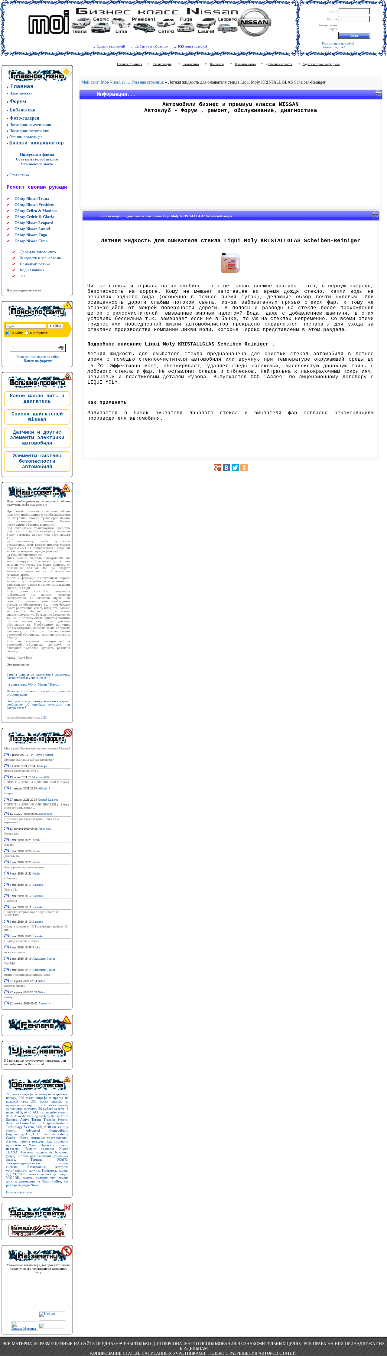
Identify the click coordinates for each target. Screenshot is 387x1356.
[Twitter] (235, 467)
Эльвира (41, 766)
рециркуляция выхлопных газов (27, 974)
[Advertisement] (230, 162)
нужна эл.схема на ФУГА (21, 770)
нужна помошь (14, 952)
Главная (22, 87)
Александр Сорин (43, 958)
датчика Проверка (42, 1170)
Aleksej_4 (44, 1003)
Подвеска (10, 900)
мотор (8, 997)
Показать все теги (19, 1192)
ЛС (45, 717)
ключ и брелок (14, 985)
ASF (28, 1134)
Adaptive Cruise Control (23, 1123)
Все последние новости (24, 290)
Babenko (37, 884)
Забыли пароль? (333, 47)
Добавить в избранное (151, 46)
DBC (36, 1134)
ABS (19, 1112)
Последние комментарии (30, 124)
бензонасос (11, 833)
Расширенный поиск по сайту (37, 357)
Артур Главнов (44, 754)
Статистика (19, 175)
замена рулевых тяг (39, 1177)
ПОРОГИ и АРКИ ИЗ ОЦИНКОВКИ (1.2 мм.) (36, 782)
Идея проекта (20, 93)
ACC (27, 1112)
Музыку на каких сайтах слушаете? (29, 759)
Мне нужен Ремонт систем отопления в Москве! (37, 748)
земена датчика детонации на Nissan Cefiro (37, 1179)
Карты (9, 844)
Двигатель (11, 856)
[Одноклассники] (244, 467)
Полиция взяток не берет (21, 941)
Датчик (11, 1141)
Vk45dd (9, 963)
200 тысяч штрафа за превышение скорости (37, 1103)
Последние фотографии (29, 130)
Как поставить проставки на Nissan (37, 1143)
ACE (9, 1116)
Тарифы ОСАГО (49, 1159)
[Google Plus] (217, 467)
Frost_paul (44, 828)
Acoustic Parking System (31, 1116)
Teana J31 (11, 889)
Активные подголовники (49, 1137)
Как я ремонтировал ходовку (24, 867)
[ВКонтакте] (226, 467)
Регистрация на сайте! (338, 43)
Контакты (217, 64)
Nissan (23, 1137)
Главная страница (129, 64)
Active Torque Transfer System (43, 1119)
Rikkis (36, 947)
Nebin (36, 840)
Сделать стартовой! (111, 46)
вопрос (9, 793)
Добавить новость (279, 64)
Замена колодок (32, 1141)
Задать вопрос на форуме (321, 64)
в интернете (38, 333)
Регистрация (162, 64)
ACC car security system (50, 1112)
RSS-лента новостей (192, 46)
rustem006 (42, 777)
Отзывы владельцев (25, 136)
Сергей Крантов (48, 799)
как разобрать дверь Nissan (37, 1183)
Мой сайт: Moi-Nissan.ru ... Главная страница (122, 82)
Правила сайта (245, 64)
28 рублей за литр (51, 1108)
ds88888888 (45, 814)
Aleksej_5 (44, 788)
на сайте (17, 333)
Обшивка (10, 878)
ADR (38, 1127)
